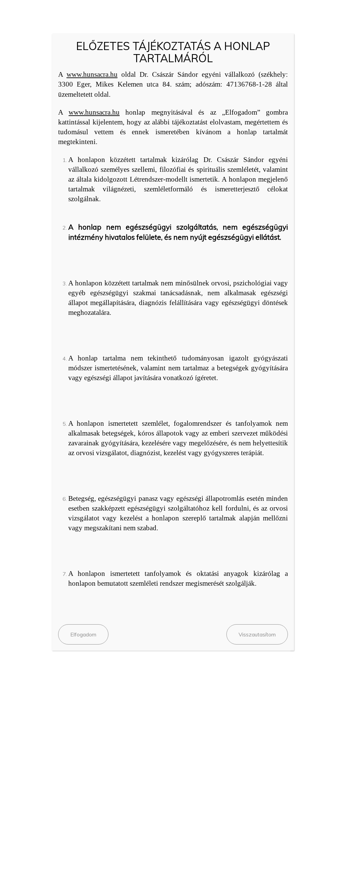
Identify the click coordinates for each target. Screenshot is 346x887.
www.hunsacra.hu (92, 74)
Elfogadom (83, 634)
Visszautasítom (257, 634)
